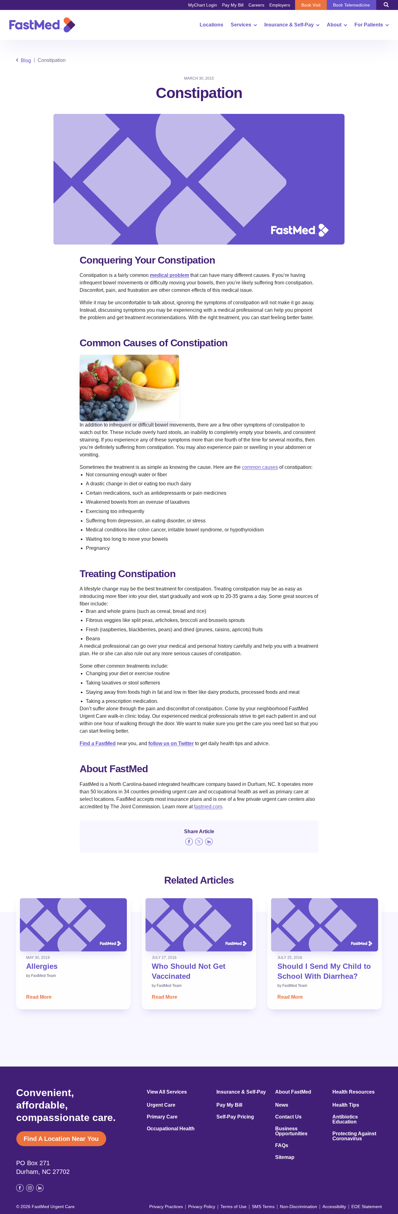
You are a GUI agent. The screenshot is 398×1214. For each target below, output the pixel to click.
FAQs (281, 1145)
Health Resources (353, 1092)
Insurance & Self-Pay (289, 24)
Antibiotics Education (345, 1119)
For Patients (368, 24)
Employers (279, 5)
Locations (211, 24)
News (281, 1105)
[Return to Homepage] (42, 24)
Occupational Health (171, 1128)
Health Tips (345, 1105)
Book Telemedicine (351, 4)
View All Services (167, 1092)
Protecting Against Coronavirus (354, 1136)
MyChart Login (202, 5)
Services (241, 24)
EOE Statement (366, 1206)
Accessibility (334, 1206)
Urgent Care (161, 1105)
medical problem (169, 275)
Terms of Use (233, 1206)
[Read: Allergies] (73, 924)
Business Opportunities (291, 1131)
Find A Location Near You (61, 1138)
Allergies (42, 966)
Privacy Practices (166, 1206)
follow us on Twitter (171, 743)
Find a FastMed (98, 743)
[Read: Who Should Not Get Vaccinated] (199, 924)
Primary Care (162, 1116)
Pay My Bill (232, 5)
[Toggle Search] (386, 4)
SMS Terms (263, 1206)
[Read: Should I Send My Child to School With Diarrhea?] (324, 924)
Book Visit (311, 4)
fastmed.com (208, 806)
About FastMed (293, 1092)
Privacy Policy (201, 1206)
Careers (256, 5)
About (334, 24)
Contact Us (288, 1116)
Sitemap (284, 1157)
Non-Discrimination (298, 1206)
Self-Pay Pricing (235, 1116)
